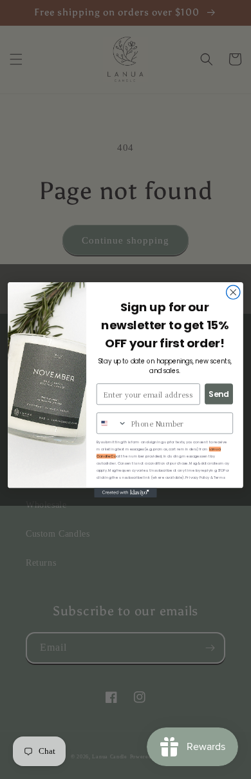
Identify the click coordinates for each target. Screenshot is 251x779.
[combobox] (112, 422)
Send (219, 393)
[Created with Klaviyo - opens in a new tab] (125, 492)
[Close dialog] (233, 291)
